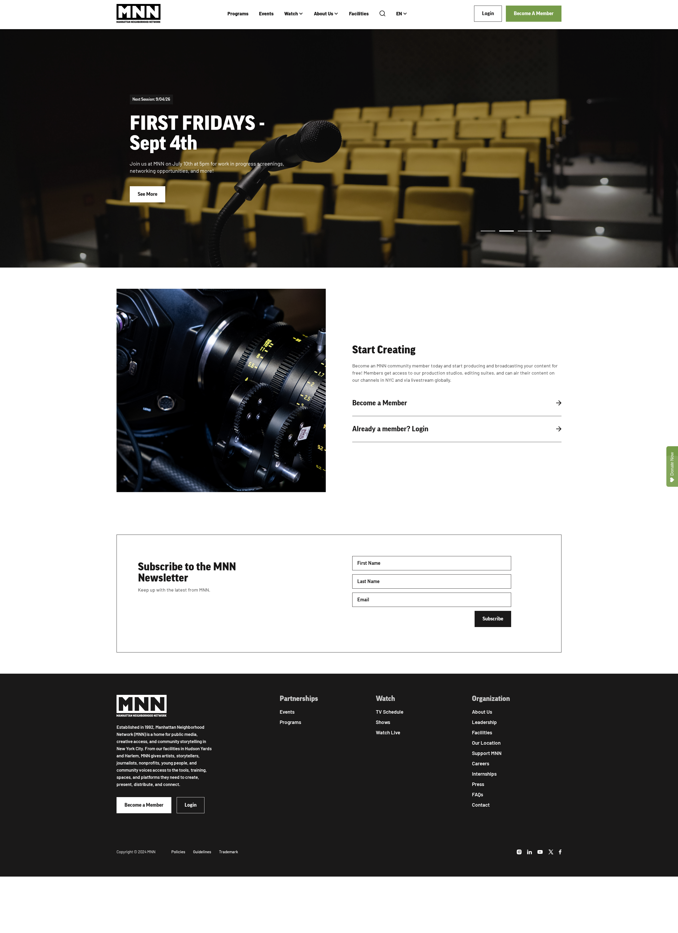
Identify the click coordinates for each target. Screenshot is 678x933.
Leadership (484, 722)
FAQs (477, 794)
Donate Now (672, 464)
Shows (383, 722)
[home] (139, 13)
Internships (484, 774)
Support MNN (487, 753)
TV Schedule (389, 712)
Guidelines (202, 851)
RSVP (144, 207)
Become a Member (143, 805)
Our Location (486, 743)
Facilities (359, 13)
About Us (323, 13)
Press (478, 784)
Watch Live (388, 732)
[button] (294, 14)
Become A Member (534, 13)
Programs (238, 13)
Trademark (228, 851)
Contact (481, 805)
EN (399, 13)
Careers (480, 763)
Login (488, 13)
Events (266, 13)
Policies (178, 851)
